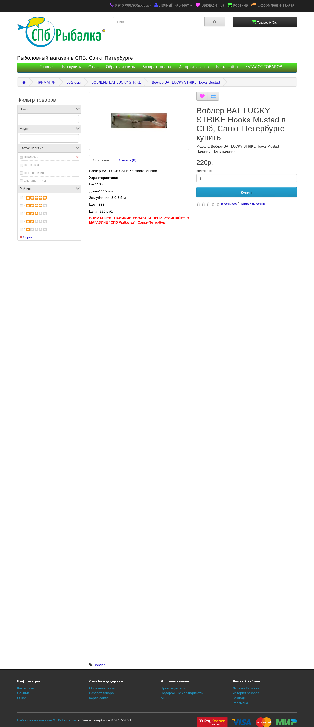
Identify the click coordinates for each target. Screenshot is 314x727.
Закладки (240, 697)
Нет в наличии (34, 172)
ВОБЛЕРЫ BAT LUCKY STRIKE (116, 82)
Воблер (99, 664)
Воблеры (73, 82)
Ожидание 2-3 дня (36, 180)
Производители (173, 687)
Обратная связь (120, 67)
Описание (101, 160)
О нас (93, 67)
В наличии (31, 157)
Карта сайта (227, 67)
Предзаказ (31, 164)
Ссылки (23, 692)
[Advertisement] (139, 261)
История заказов (193, 67)
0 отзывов (229, 203)
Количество (204, 171)
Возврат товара (156, 67)
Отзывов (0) (127, 160)
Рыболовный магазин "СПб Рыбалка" (47, 719)
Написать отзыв (252, 203)
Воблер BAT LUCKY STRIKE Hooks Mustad (186, 82)
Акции (165, 697)
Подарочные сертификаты (182, 692)
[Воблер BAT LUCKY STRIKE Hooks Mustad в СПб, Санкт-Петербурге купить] (139, 121)
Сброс (28, 236)
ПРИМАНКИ (46, 82)
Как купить (71, 67)
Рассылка (240, 702)
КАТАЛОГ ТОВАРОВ (263, 67)
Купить (247, 192)
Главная (47, 67)
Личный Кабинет (246, 687)
